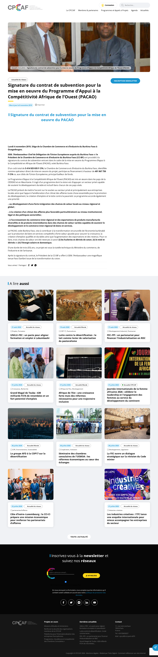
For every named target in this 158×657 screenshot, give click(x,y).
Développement (77, 389)
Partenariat (132, 331)
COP (13, 450)
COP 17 (63, 331)
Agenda (134, 10)
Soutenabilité (32, 450)
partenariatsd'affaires (19, 510)
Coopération (65, 450)
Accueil (14, 68)
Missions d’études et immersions (56, 626)
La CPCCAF (70, 10)
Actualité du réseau (18, 80)
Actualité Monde (80, 327)
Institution (73, 450)
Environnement (21, 450)
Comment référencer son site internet (132, 653)
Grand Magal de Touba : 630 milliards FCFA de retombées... (93, 642)
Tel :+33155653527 (121, 633)
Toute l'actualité (79, 537)
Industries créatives (115, 510)
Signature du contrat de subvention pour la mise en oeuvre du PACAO (58, 117)
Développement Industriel (118, 331)
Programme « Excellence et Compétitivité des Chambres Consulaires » (59, 640)
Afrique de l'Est (66, 389)
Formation (21, 331)
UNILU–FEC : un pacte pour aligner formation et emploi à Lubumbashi (92, 627)
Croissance (16, 389)
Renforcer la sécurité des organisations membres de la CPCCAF (58, 630)
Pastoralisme (71, 331)
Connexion (109, 5)
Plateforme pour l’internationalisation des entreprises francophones (59, 635)
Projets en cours (51, 622)
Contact (118, 622)
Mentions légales (92, 653)
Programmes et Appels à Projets (114, 10)
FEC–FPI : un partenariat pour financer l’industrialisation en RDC (94, 637)
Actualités (144, 10)
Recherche (24, 389)
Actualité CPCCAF (130, 385)
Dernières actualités (88, 622)
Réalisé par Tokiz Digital (108, 653)
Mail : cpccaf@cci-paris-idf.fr (125, 636)
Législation (124, 450)
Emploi (14, 331)
